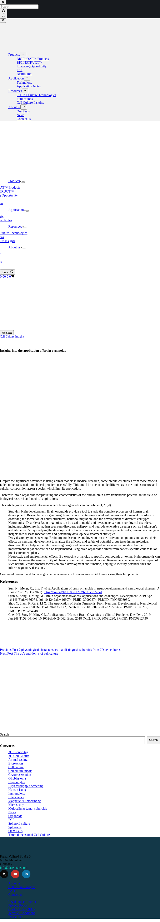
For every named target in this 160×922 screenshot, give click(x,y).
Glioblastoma (17, 778)
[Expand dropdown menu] (23, 182)
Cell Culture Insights (12, 336)
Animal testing (18, 759)
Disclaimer (15, 916)
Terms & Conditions (21, 913)
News (12, 812)
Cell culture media (20, 771)
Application (16, 210)
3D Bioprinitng (18, 752)
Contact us (15, 894)
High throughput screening (26, 786)
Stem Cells (15, 831)
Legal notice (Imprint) (22, 901)
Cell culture (16, 767)
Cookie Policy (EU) (21, 909)
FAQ (11, 891)
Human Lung (17, 789)
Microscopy (16, 804)
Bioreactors (15, 763)
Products (14, 181)
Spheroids (14, 827)
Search (4, 734)
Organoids (15, 816)
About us (14, 247)
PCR (11, 819)
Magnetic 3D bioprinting (24, 801)
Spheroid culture (19, 823)
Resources (15, 226)
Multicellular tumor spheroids (27, 808)
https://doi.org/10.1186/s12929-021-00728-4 (73, 592)
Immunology (16, 793)
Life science (16, 797)
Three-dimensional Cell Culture (29, 834)
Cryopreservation (19, 774)
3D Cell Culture (18, 756)
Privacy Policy (18, 905)
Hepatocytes (16, 782)
